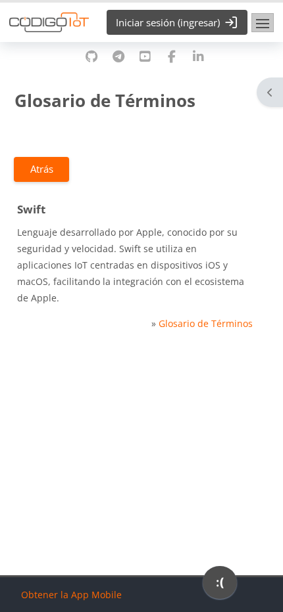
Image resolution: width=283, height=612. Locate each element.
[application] (220, 585)
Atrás (41, 168)
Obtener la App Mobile (71, 594)
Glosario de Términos (206, 323)
